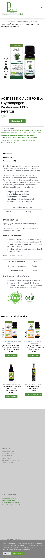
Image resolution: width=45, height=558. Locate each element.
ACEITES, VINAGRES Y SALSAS (11, 133)
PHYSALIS (33, 140)
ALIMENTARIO (32, 138)
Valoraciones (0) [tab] (9, 161)
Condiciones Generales (10, 503)
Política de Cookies (9, 498)
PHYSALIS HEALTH (11, 142)
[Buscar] (21, 14)
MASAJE (26, 140)
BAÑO (15, 140)
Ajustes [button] (6, 553)
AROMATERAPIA (11, 22)
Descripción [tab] (7, 154)
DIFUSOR (20, 140)
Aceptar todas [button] (18, 553)
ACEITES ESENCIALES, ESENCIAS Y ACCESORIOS (25, 130)
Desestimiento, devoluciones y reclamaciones (18, 505)
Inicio (3, 22)
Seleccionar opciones (33, 395)
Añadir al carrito (17, 121)
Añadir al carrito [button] (11, 355)
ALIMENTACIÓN (17, 135)
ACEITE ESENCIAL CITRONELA (17, 138)
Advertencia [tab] (7, 157)
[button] (42, 7)
